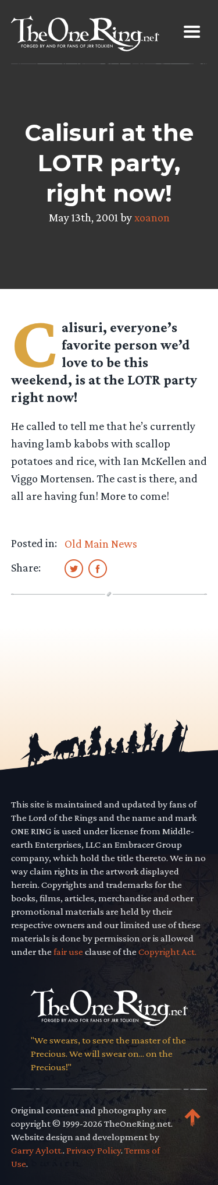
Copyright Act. (167, 951)
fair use (68, 951)
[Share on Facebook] (97, 568)
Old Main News (101, 543)
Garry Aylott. (37, 1150)
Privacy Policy (93, 1150)
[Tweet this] (74, 568)
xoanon (152, 217)
